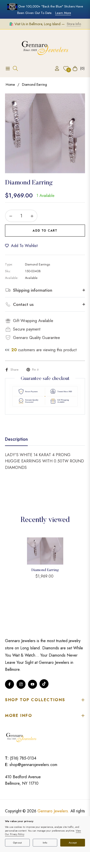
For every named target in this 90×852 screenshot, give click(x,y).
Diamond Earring (45, 570)
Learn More (63, 12)
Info (45, 842)
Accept (73, 842)
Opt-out (17, 842)
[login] (55, 68)
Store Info (74, 23)
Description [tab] (16, 439)
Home (10, 84)
